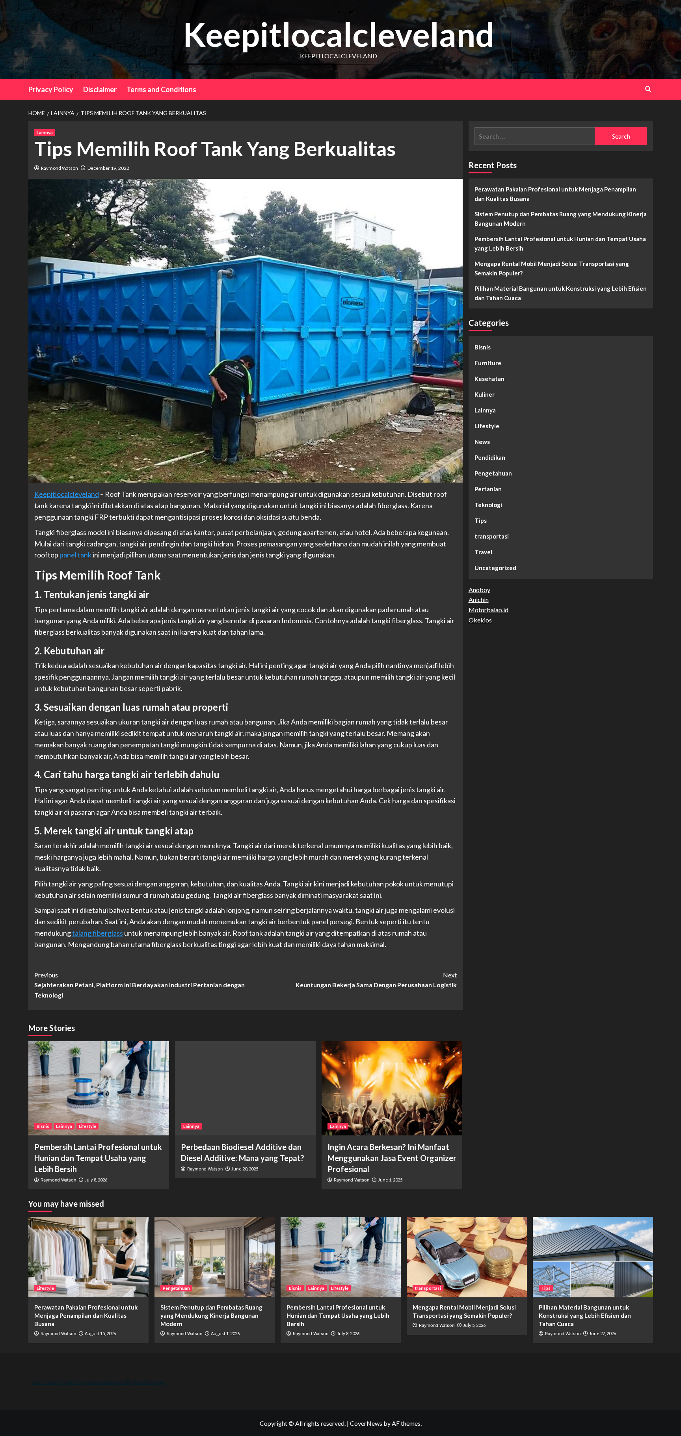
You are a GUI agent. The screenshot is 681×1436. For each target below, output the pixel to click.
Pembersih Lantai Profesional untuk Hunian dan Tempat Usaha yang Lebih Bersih (98, 1158)
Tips (480, 520)
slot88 (123, 1381)
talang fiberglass (97, 933)
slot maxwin (47, 1381)
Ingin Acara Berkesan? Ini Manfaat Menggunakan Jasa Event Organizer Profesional (391, 1158)
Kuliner (484, 394)
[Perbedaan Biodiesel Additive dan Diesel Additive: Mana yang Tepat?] (245, 1088)
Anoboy (479, 589)
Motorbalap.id (488, 609)
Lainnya (45, 132)
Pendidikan (489, 457)
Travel (483, 551)
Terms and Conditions (161, 89)
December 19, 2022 (108, 168)
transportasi (491, 536)
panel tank (75, 554)
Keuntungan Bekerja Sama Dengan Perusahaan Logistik (376, 980)
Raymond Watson (59, 168)
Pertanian (488, 488)
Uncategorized (495, 567)
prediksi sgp (149, 1381)
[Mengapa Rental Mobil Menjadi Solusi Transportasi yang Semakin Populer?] (467, 1257)
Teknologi (488, 504)
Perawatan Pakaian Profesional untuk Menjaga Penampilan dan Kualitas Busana (555, 194)
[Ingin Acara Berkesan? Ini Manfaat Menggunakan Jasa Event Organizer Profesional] (392, 1088)
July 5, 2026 (474, 1325)
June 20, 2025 (244, 1168)
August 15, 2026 (100, 1333)
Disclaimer (100, 89)
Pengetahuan (493, 473)
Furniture (487, 362)
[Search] (648, 89)
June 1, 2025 (390, 1179)
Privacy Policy (50, 89)
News (482, 441)
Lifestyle (87, 1126)
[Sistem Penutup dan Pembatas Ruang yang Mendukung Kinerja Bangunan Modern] (214, 1257)
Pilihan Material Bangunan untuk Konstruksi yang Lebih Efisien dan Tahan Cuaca (560, 293)
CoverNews (366, 1423)
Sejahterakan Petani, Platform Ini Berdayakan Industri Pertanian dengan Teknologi (139, 985)
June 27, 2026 (602, 1333)
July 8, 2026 (96, 1179)
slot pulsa (100, 1381)
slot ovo (75, 1381)
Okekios (480, 620)
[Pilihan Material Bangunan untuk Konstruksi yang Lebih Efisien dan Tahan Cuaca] (593, 1257)
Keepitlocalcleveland (338, 34)
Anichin (479, 599)
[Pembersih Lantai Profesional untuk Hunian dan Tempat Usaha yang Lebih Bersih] (98, 1088)
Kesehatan (489, 378)
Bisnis (43, 1126)
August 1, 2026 (225, 1333)
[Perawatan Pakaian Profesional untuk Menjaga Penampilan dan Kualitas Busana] (88, 1257)
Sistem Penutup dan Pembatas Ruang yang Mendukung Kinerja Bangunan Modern (560, 218)
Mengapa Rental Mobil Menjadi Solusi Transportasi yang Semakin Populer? (551, 268)
